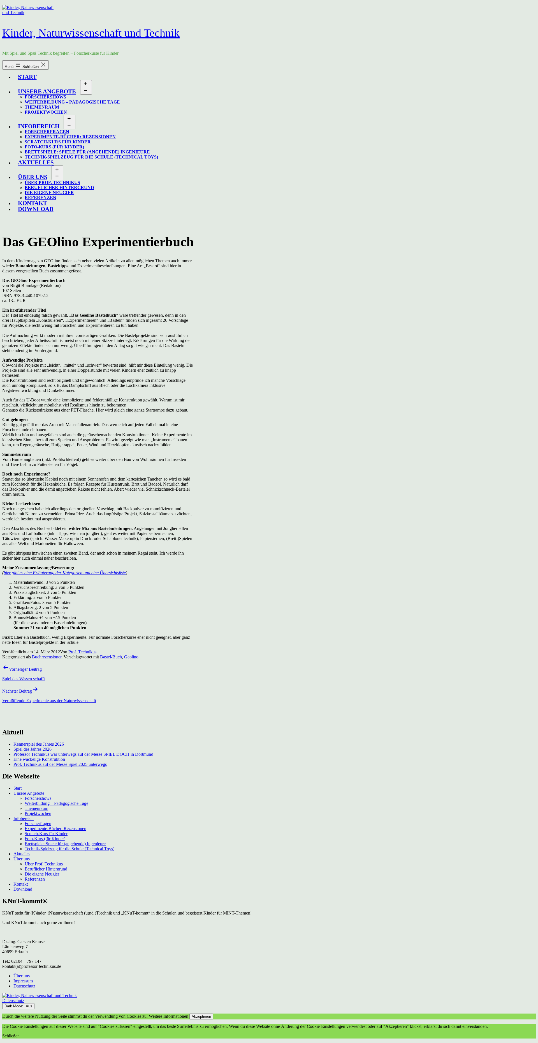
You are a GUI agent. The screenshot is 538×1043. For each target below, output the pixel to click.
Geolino (131, 656)
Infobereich (38, 126)
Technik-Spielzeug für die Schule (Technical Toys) (91, 157)
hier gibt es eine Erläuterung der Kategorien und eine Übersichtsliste (65, 572)
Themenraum (42, 107)
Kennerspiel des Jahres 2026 (38, 744)
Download (36, 209)
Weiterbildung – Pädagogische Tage (72, 102)
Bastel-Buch (111, 656)
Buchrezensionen (47, 656)
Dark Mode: (14, 1006)
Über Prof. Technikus (52, 182)
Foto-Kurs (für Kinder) (54, 146)
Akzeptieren (201, 1016)
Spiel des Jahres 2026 (32, 749)
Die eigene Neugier (49, 192)
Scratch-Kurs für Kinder (58, 141)
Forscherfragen (47, 131)
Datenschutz (13, 1000)
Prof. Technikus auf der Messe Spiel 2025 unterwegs (60, 764)
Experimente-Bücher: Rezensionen (70, 136)
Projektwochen (46, 112)
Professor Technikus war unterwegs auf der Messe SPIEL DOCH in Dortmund (83, 754)
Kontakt (20, 884)
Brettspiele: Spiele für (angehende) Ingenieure (87, 152)
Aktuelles (36, 162)
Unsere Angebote (47, 91)
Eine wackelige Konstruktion (39, 759)
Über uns (32, 177)
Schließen (11, 1035)
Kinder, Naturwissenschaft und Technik (91, 33)
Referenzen (35, 879)
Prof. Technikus (82, 651)
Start (27, 76)
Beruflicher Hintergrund (59, 187)
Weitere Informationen (168, 1016)
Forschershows (45, 97)
